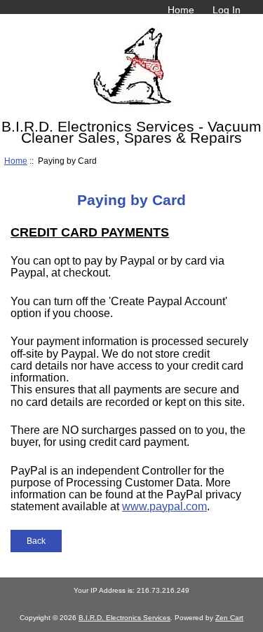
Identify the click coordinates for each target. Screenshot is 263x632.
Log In (227, 9)
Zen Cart (229, 618)
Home (181, 9)
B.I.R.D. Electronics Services (124, 618)
